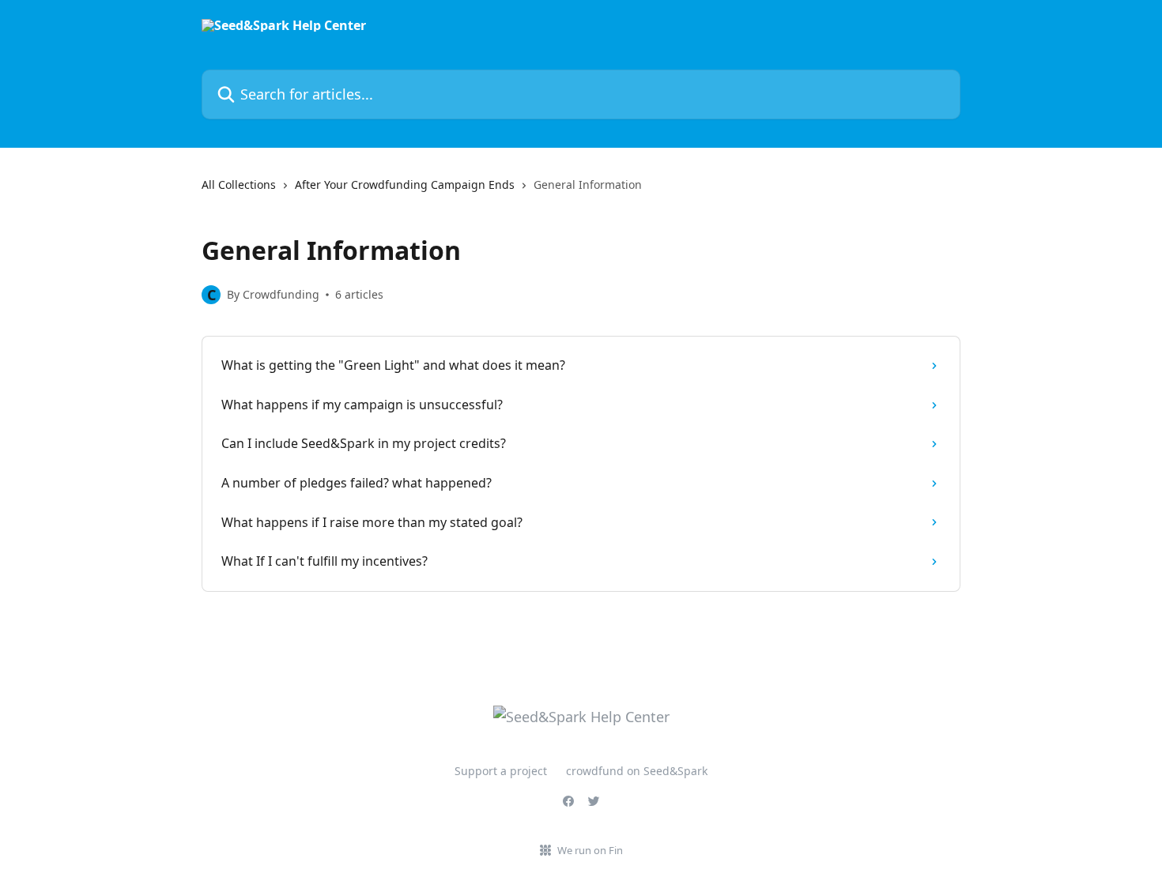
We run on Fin (590, 850)
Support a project (501, 770)
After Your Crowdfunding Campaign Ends (405, 184)
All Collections (239, 184)
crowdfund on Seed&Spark (636, 770)
